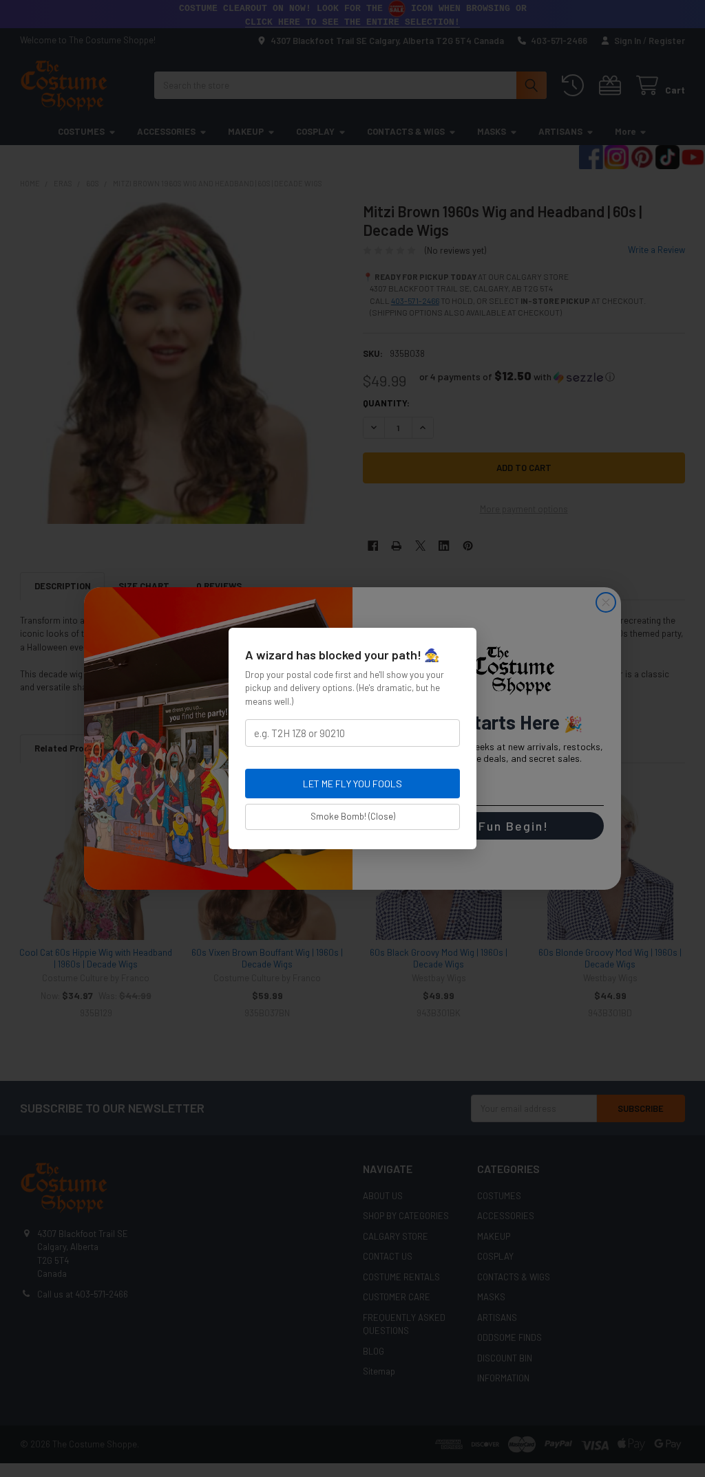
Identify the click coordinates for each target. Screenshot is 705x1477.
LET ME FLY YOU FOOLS (352, 783)
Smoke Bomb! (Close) (353, 816)
